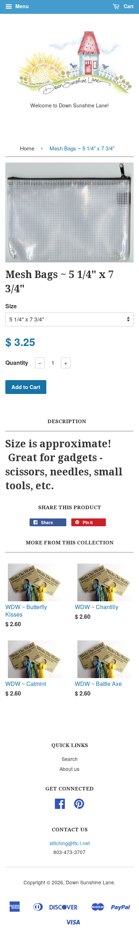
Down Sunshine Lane (90, 882)
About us (69, 768)
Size (11, 306)
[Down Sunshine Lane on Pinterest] (79, 805)
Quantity (16, 362)
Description (66, 421)
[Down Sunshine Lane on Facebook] (60, 805)
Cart (128, 6)
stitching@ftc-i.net (70, 843)
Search (70, 758)
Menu (21, 6)
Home (27, 148)
